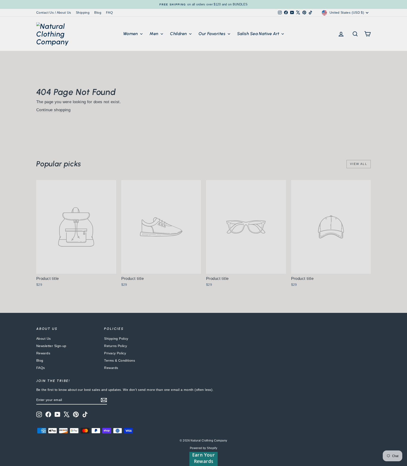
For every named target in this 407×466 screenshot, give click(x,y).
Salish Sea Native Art (259, 33)
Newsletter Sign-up (51, 346)
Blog (97, 12)
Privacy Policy (115, 353)
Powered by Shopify (203, 448)
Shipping (83, 12)
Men (154, 33)
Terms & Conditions (119, 360)
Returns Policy (115, 346)
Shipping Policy (116, 338)
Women (131, 33)
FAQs (40, 368)
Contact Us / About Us (53, 12)
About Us (43, 338)
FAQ (109, 12)
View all (358, 164)
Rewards (43, 353)
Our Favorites (212, 33)
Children (179, 33)
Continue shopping (53, 110)
